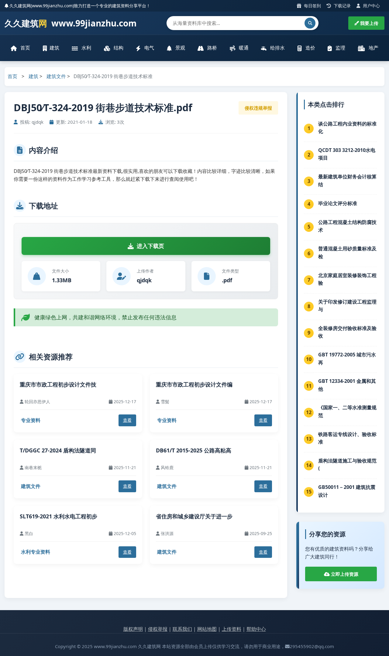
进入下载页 (150, 245)
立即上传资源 (344, 574)
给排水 (277, 47)
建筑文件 (56, 76)
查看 (127, 420)
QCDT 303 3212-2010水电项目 (346, 154)
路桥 (211, 47)
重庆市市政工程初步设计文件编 (194, 384)
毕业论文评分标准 (337, 203)
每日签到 (312, 6)
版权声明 (133, 629)
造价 (309, 47)
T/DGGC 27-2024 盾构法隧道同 (58, 450)
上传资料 (231, 629)
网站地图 (207, 629)
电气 (148, 47)
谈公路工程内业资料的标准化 (347, 127)
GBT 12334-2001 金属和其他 (347, 385)
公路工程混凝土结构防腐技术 (347, 226)
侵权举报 (157, 629)
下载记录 (341, 6)
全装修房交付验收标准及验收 (347, 332)
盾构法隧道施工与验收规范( (347, 464)
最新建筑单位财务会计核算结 (347, 180)
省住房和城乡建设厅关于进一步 (194, 516)
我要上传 (368, 23)
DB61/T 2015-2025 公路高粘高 (193, 450)
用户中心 (371, 6)
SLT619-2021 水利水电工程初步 (58, 516)
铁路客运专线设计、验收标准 (347, 438)
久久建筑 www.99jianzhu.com (71, 23)
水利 (85, 47)
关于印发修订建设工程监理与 (347, 305)
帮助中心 (256, 629)
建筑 (54, 47)
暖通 (243, 47)
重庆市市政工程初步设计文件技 (58, 384)
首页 (24, 47)
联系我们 (182, 629)
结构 (117, 47)
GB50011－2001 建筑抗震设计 (346, 491)
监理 (339, 47)
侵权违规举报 (258, 108)
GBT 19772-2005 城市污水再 (347, 358)
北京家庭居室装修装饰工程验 (347, 279)
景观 (179, 47)
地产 (372, 47)
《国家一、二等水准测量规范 (347, 411)
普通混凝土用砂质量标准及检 (347, 252)
